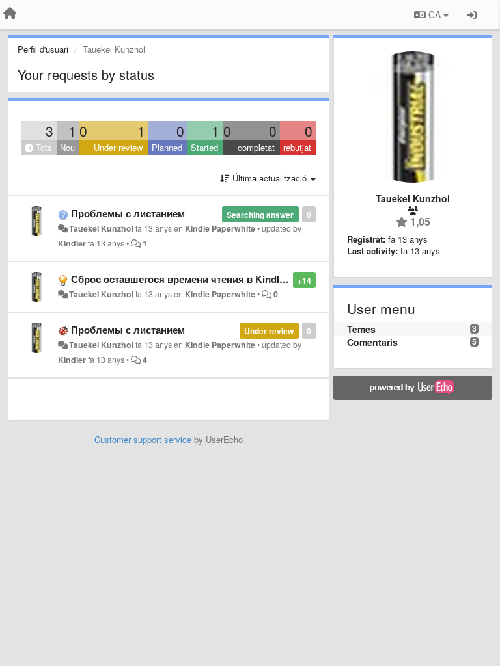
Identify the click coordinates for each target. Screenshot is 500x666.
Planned (167, 147)
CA (434, 14)
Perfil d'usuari (43, 49)
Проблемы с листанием (128, 213)
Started (204, 147)
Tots (42, 147)
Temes (361, 329)
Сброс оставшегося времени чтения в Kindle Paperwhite (205, 279)
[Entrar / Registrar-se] (472, 14)
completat (256, 147)
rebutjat (297, 147)
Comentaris (372, 342)
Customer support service (142, 439)
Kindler (72, 243)
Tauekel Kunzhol (101, 228)
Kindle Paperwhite (220, 228)
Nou (67, 147)
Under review (118, 147)
